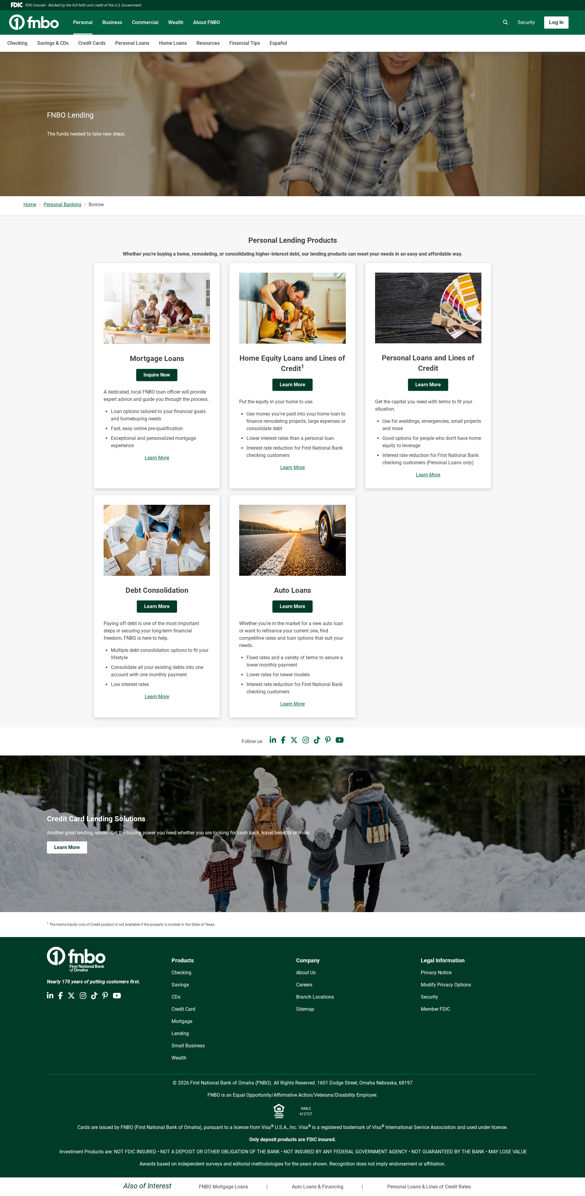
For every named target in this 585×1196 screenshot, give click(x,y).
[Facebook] (283, 740)
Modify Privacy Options (446, 985)
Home (29, 204)
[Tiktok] (317, 740)
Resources (208, 43)
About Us (306, 972)
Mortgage (182, 1021)
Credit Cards (91, 43)
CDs (176, 997)
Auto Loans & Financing (317, 1187)
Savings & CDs (53, 43)
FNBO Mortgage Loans (223, 1187)
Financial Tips (244, 43)
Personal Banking (62, 204)
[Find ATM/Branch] (453, 22)
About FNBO (206, 22)
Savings (180, 985)
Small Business (188, 1046)
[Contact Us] (470, 22)
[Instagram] (306, 740)
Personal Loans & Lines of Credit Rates (429, 1187)
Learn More (157, 458)
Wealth (175, 22)
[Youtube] (339, 740)
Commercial (145, 22)
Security (526, 22)
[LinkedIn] (273, 740)
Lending (180, 1033)
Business (112, 22)
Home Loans (173, 43)
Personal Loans (132, 43)
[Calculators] (487, 22)
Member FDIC (435, 1009)
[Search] (504, 22)
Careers (304, 985)
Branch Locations (315, 997)
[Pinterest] (328, 740)
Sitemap (305, 1009)
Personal (83, 22)
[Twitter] (294, 740)
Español (278, 43)
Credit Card (183, 1009)
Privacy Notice (436, 972)
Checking (17, 43)
